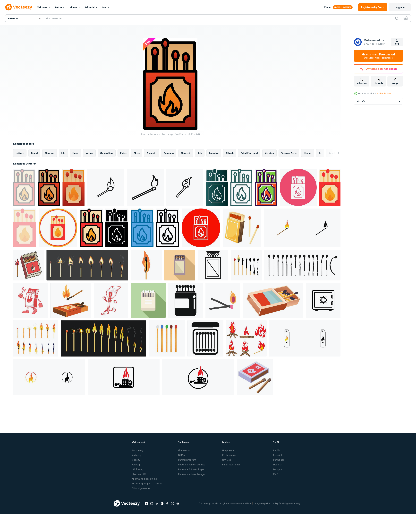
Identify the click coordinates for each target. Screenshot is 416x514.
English (277, 450)
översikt (151, 153)
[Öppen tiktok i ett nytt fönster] (167, 503)
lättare (20, 153)
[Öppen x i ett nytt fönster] (172, 503)
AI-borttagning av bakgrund (147, 483)
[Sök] (397, 18)
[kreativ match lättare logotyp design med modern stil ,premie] (302, 228)
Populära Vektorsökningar (192, 464)
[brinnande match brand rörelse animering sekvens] (35, 338)
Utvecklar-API (139, 474)
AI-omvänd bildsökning (144, 478)
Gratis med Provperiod (378, 55)
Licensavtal (184, 450)
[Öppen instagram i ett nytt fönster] (151, 503)
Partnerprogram (187, 459)
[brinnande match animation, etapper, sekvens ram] (87, 265)
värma (89, 153)
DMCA (181, 455)
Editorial (89, 7)
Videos (73, 7)
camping (169, 153)
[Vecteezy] (18, 7)
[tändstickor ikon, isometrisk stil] (255, 377)
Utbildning (137, 469)
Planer (327, 7)
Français (277, 469)
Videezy (136, 459)
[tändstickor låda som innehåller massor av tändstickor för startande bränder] (205, 338)
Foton (58, 7)
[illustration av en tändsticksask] (213, 265)
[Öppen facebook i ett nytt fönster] (146, 503)
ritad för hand (249, 153)
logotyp (214, 153)
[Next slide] (335, 153)
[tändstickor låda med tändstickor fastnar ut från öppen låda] (185, 300)
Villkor (248, 503)
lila (63, 153)
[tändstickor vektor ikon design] (24, 187)
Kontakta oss (229, 455)
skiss (137, 153)
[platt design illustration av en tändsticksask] (179, 265)
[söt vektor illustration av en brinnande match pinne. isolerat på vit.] (146, 265)
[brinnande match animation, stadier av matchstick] (103, 338)
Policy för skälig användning (286, 503)
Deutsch (277, 464)
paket (123, 153)
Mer (104, 7)
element (185, 153)
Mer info (361, 101)
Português (278, 459)
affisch (230, 153)
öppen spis (106, 153)
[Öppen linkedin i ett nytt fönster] (157, 503)
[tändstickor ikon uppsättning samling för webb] (184, 187)
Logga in (400, 7)
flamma (49, 153)
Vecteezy (136, 455)
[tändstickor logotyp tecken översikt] (105, 187)
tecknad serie (289, 153)
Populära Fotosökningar (191, 469)
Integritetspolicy (262, 503)
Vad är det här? (384, 93)
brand (34, 153)
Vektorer (42, 7)
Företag (136, 464)
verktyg (269, 153)
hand (75, 153)
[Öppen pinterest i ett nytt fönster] (162, 503)
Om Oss (226, 459)
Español (277, 455)
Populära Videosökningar (192, 474)
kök (199, 153)
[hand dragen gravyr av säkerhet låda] (323, 300)
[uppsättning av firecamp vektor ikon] (246, 338)
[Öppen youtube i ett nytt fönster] (178, 503)
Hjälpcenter (228, 450)
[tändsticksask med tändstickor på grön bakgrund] (148, 300)
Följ (397, 43)
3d (320, 153)
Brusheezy (137, 450)
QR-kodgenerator (141, 488)
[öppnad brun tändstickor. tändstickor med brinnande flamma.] (28, 265)
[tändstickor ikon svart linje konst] (145, 187)
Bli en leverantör (231, 464)
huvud (307, 153)
